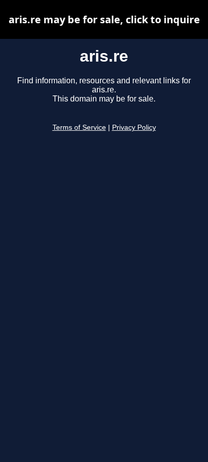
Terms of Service (79, 127)
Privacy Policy (134, 127)
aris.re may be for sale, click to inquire (104, 19)
